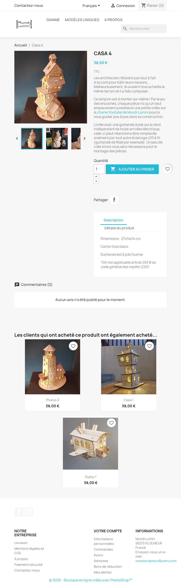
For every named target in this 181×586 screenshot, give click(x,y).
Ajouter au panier (132, 169)
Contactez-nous (28, 5)
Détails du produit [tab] (119, 228)
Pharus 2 (52, 400)
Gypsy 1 (90, 477)
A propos (113, 19)
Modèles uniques (82, 19)
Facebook (19, 512)
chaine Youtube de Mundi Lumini (123, 112)
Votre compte (108, 531)
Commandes (103, 549)
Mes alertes (103, 572)
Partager (114, 199)
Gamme (53, 19)
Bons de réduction (108, 566)
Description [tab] (113, 220)
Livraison (21, 543)
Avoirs (98, 555)
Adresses (101, 561)
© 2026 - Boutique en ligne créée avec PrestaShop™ (90, 580)
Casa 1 (129, 400)
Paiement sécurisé (28, 564)
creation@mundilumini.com (156, 561)
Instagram (29, 512)
